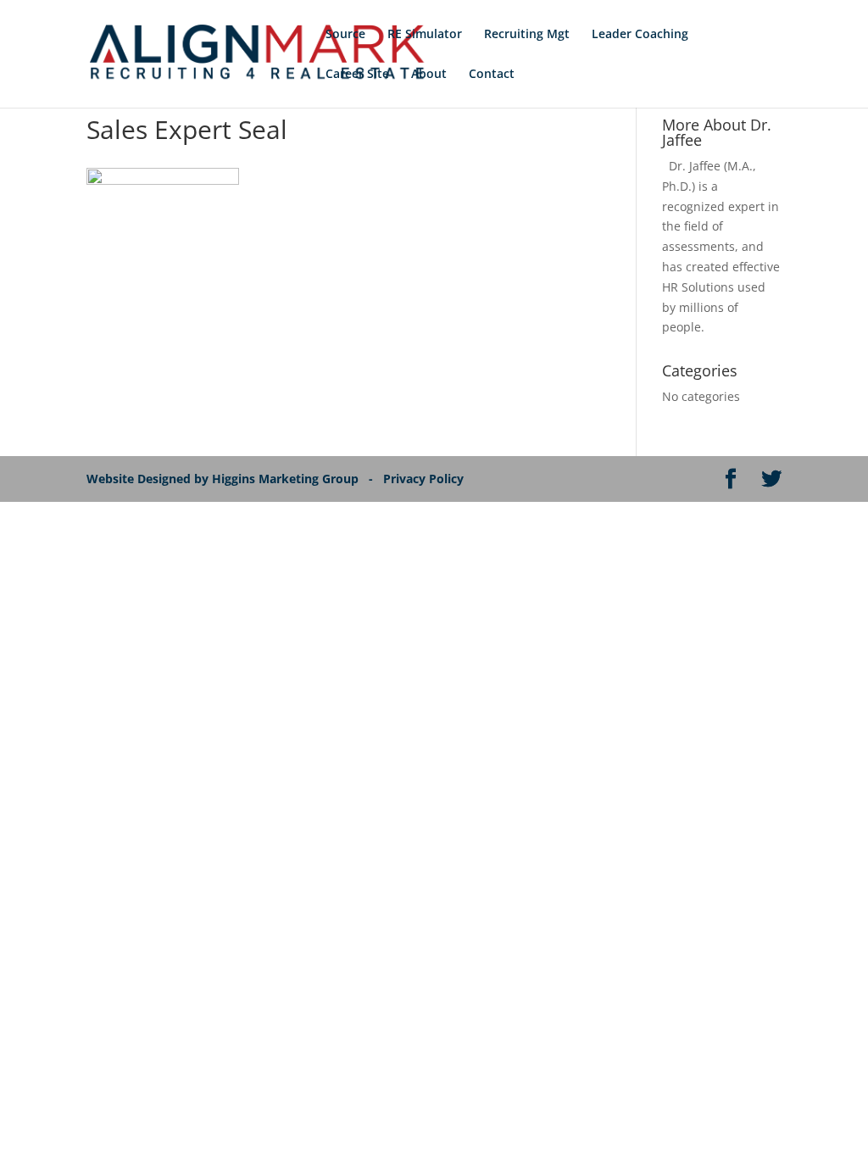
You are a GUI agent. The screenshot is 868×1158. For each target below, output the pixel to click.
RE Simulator (424, 35)
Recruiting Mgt (527, 35)
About (429, 74)
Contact (492, 74)
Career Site (357, 74)
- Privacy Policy (419, 478)
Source (345, 35)
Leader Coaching (640, 35)
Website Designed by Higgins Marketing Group (225, 478)
